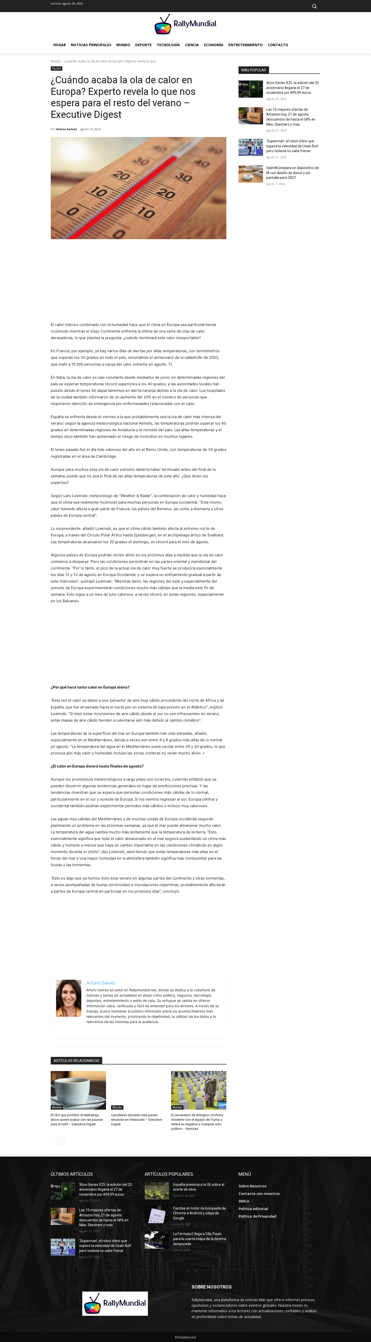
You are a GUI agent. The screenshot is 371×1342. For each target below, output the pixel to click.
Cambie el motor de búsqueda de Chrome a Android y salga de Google (199, 1213)
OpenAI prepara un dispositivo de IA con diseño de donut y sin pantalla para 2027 (292, 173)
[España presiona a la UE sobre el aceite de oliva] (157, 1190)
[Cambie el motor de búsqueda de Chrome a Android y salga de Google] (157, 1214)
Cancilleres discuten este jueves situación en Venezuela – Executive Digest (136, 1119)
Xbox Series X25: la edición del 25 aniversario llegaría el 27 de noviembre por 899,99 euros (292, 88)
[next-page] (62, 1141)
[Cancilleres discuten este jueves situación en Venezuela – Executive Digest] (138, 1090)
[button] (314, 6)
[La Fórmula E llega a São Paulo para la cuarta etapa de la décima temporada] (157, 1240)
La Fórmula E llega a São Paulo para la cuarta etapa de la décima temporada (199, 1239)
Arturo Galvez (66, 129)
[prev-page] (54, 1141)
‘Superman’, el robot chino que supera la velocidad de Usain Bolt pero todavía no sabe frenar (292, 146)
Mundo (56, 61)
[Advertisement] (138, 283)
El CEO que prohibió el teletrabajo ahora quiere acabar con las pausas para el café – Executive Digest (77, 1119)
